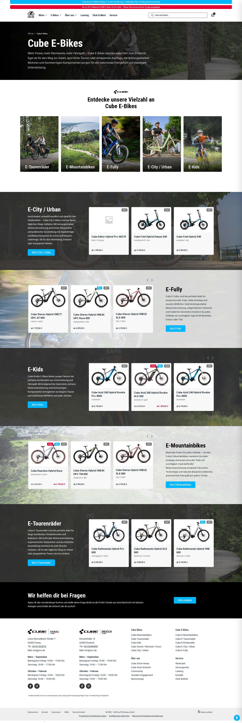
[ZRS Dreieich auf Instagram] (88, 686)
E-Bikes (55, 15)
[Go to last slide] (208, 202)
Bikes (41, 15)
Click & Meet (99, 15)
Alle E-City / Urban (41, 252)
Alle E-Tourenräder (41, 562)
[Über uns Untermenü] (76, 15)
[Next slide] (212, 202)
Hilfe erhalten (185, 600)
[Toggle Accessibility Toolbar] (237, 718)
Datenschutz (33, 712)
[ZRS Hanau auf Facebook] (30, 686)
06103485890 (91, 646)
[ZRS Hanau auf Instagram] (37, 686)
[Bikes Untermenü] (46, 15)
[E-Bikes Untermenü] (60, 15)
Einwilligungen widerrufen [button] (119, 716)
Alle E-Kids (37, 404)
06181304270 (39, 646)
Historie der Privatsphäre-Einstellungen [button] (147, 716)
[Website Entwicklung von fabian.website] (199, 712)
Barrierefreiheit (79, 712)
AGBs (67, 712)
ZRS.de (31, 34)
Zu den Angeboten (152, 7)
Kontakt (45, 712)
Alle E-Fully (175, 328)
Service (113, 15)
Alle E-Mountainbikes (180, 484)
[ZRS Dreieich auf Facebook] (82, 686)
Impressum (56, 712)
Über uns (69, 15)
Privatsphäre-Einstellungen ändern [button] (93, 716)
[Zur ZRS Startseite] (31, 15)
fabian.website (206, 712)
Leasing (85, 15)
